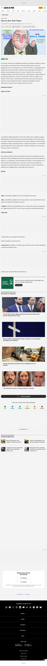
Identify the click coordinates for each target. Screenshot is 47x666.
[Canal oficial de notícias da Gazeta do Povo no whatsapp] (6, 607)
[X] (13, 607)
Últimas (8, 10)
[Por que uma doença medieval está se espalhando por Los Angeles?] (23, 354)
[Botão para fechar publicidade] (46, 660)
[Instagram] (17, 607)
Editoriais (23, 10)
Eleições (34, 10)
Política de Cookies (23, 656)
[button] (23, 429)
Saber (18, 10)
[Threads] (30, 607)
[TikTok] (27, 607)
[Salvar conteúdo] (10, 27)
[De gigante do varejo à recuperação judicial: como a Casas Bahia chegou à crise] (3, 449)
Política (29, 10)
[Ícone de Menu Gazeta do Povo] (2, 8)
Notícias (2, 10)
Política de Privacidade (23, 650)
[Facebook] (10, 607)
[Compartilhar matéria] (6, 27)
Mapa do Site (23, 658)
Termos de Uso (23, 653)
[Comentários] (3, 27)
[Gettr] (37, 607)
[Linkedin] (20, 607)
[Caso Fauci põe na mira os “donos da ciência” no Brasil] (23, 379)
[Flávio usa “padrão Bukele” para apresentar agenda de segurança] (26, 441)
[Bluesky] (41, 607)
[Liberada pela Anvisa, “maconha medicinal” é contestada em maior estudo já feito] (26, 449)
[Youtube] (23, 607)
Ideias (39, 10)
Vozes (13, 10)
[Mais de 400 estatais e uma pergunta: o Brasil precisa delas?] (3, 441)
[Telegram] (34, 607)
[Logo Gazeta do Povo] (9, 8)
